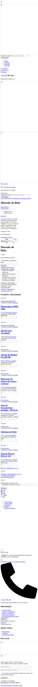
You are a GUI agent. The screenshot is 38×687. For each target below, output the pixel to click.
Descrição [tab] (3, 216)
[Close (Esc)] (1, 549)
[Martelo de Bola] (5, 483)
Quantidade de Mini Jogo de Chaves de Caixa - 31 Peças (9, 389)
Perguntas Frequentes (8, 634)
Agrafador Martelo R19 (7, 477)
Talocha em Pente (9, 432)
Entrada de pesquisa (6, 55)
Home (6, 61)
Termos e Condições (8, 613)
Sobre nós (7, 64)
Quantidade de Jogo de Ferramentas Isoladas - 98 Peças (9, 416)
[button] (13, 561)
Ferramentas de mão (25, 198)
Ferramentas (15, 198)
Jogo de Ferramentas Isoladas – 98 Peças (9, 407)
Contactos (7, 65)
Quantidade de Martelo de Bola (11, 484)
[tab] (10, 216)
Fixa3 (12, 681)
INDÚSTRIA (8, 198)
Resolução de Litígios (8, 615)
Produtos (6, 62)
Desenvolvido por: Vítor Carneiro (10, 682)
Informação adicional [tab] (6, 237)
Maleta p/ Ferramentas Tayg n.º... (10, 468)
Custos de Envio (6, 610)
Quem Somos (6, 631)
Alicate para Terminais (6, 331)
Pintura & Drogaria (9, 508)
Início (2, 198)
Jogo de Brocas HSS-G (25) (7, 454)
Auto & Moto (8, 502)
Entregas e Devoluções (8, 611)
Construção (7, 505)
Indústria (6, 506)
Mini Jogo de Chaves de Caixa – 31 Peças (9, 381)
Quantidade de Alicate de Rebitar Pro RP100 (8, 363)
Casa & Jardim (8, 503)
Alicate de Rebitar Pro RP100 (9, 356)
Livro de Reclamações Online (10, 616)
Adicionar (3, 265)
